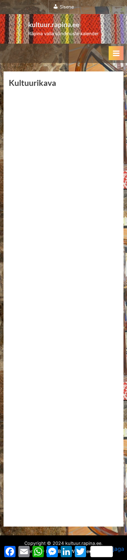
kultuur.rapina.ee (53, 24)
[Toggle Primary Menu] (116, 53)
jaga (118, 548)
